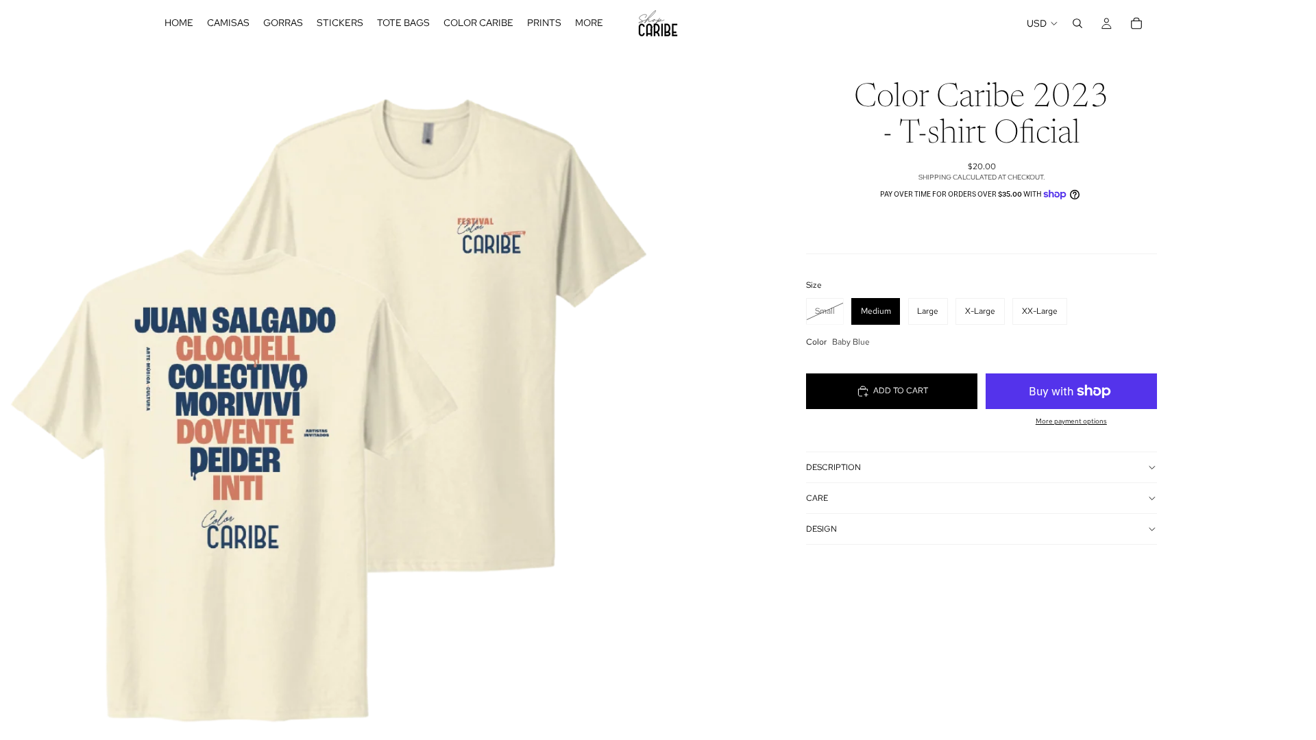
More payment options (1071, 421)
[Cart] (1136, 23)
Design (821, 528)
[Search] (1077, 23)
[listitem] (589, 23)
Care (817, 498)
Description (833, 467)
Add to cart (900, 390)
